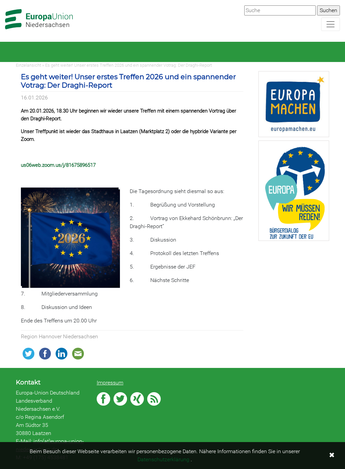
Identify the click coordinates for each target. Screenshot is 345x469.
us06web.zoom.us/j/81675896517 (58, 165)
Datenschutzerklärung (163, 459)
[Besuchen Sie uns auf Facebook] (103, 399)
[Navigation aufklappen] (330, 24)
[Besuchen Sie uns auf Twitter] (120, 399)
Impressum (110, 382)
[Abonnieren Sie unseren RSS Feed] (154, 399)
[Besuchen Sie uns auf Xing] (137, 399)
